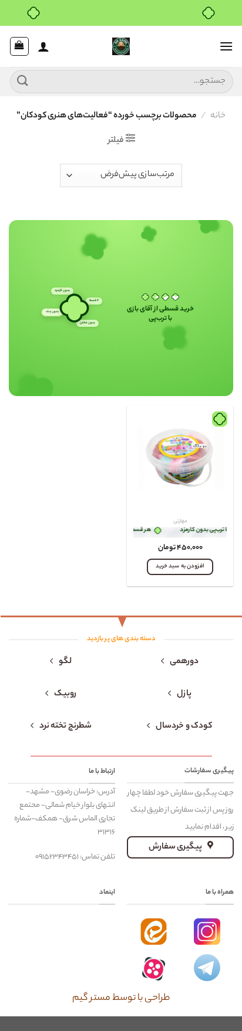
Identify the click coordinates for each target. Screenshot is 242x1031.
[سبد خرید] (19, 46)
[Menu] (226, 46)
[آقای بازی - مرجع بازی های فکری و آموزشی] (121, 46)
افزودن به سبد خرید (180, 567)
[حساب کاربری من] (43, 46)
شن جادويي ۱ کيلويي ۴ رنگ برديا (180, 532)
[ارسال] (23, 81)
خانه (218, 116)
